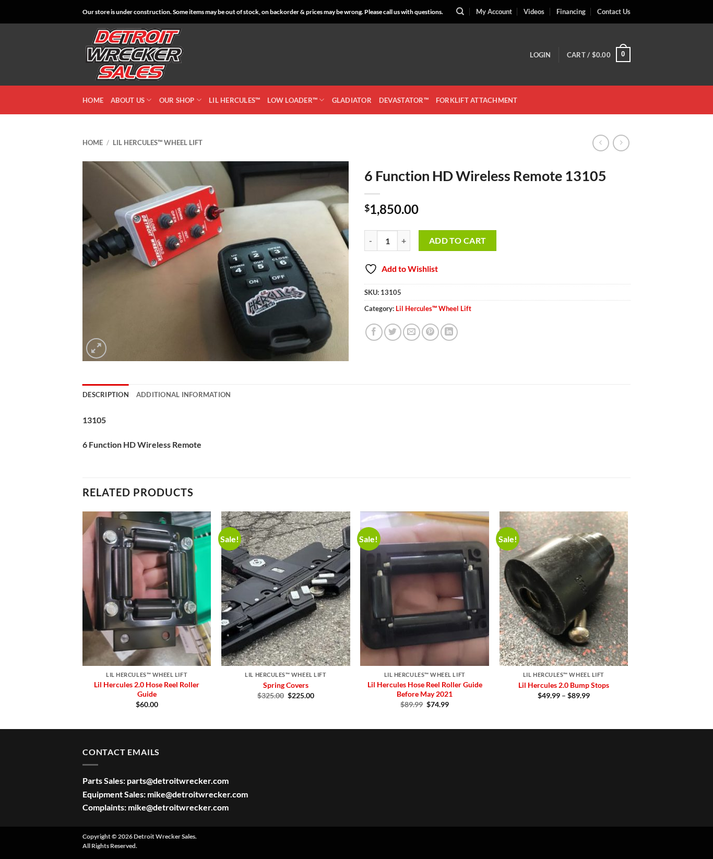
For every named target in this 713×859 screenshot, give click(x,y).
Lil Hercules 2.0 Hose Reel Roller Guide (146, 689)
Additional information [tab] (183, 394)
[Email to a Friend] (411, 332)
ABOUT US (128, 100)
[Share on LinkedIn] (449, 332)
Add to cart (457, 240)
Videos (534, 11)
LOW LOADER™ (292, 100)
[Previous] (83, 619)
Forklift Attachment (477, 100)
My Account (494, 11)
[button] (540, 54)
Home (92, 142)
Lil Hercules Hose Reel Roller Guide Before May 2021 (424, 689)
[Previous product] (621, 143)
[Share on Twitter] (392, 332)
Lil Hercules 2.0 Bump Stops (563, 685)
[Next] (627, 619)
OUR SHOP (177, 100)
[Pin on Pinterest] (430, 332)
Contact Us (614, 11)
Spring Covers (285, 685)
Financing (571, 11)
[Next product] (600, 143)
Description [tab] (105, 394)
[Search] (460, 11)
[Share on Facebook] (374, 332)
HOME (92, 100)
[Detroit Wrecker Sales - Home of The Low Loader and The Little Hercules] (134, 54)
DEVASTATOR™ (404, 100)
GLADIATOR (352, 100)
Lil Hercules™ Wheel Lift (158, 142)
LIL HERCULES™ (234, 100)
